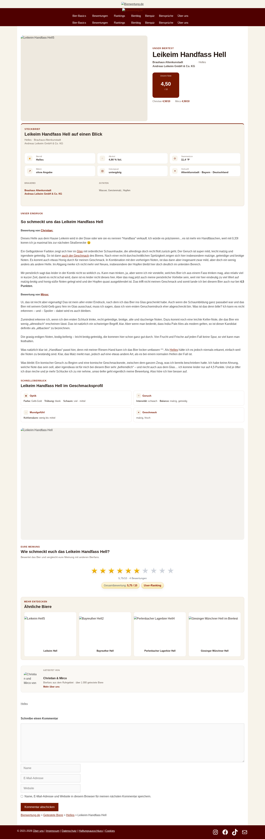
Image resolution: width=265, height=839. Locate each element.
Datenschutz (69, 830)
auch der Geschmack (75, 255)
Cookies (110, 830)
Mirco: (45, 294)
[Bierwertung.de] (132, 10)
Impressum (52, 830)
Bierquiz (150, 15)
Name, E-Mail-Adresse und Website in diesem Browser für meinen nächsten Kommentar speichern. (88, 796)
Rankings (119, 15)
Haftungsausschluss (91, 830)
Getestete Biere (53, 815)
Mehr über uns (51, 686)
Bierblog (136, 15)
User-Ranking (152, 585)
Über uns (183, 15)
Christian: (47, 230)
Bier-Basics (79, 15)
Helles (174, 349)
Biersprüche (166, 15)
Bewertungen (100, 15)
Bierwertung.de (30, 815)
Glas (80, 251)
